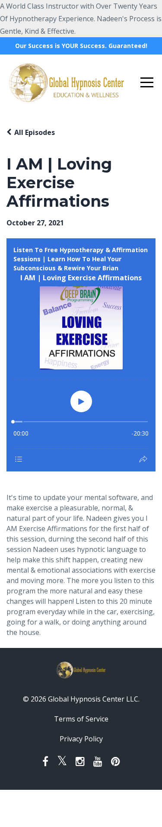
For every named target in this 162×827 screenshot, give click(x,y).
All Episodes (34, 132)
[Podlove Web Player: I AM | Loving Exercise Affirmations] (81, 354)
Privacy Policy (81, 739)
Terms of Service (81, 719)
